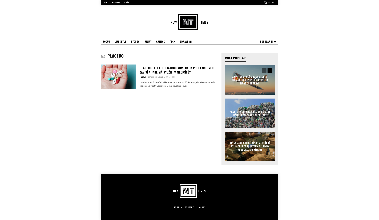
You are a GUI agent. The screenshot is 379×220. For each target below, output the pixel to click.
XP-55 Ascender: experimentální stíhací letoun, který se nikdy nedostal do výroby (250, 146)
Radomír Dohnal (155, 77)
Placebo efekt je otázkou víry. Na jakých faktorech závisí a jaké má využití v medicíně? (177, 70)
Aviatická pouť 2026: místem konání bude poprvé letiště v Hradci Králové (250, 80)
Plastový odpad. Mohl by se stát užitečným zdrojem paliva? (250, 113)
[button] (269, 2)
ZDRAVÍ (143, 77)
